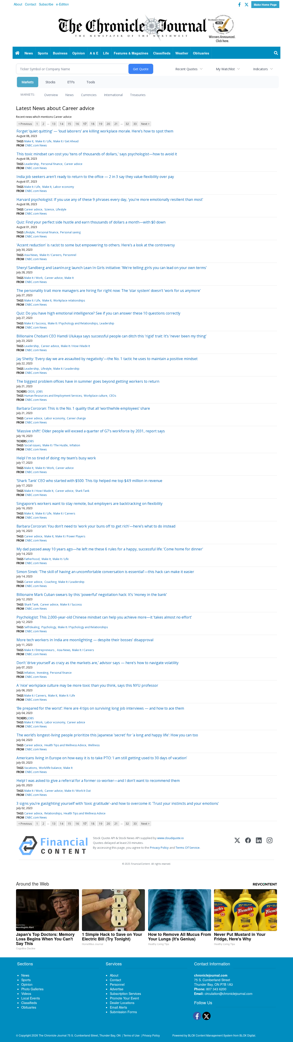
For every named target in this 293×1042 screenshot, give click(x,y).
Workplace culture (95, 396)
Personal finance (51, 164)
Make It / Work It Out (78, 791)
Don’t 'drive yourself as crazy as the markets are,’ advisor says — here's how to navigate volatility (97, 662)
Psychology (48, 627)
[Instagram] (269, 846)
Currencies (89, 95)
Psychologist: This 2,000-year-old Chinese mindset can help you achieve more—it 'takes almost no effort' (104, 617)
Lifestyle (61, 209)
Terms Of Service (188, 847)
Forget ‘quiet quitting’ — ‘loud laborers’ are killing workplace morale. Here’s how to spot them (94, 131)
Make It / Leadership (66, 369)
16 (77, 124)
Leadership (31, 164)
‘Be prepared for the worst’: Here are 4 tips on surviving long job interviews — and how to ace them (100, 708)
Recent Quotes (186, 69)
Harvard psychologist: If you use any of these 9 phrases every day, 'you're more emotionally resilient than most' (109, 199)
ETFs (71, 82)
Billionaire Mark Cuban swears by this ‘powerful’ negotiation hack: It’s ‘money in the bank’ (91, 594)
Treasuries (138, 95)
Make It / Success (35, 323)
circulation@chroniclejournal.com (228, 993)
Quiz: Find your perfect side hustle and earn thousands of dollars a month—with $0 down (90, 222)
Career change (76, 418)
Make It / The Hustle (55, 445)
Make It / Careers (50, 255)
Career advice (73, 164)
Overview (51, 95)
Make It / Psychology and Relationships (73, 323)
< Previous (25, 124)
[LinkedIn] (258, 846)
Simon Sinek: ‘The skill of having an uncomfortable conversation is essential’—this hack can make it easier (105, 571)
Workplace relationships (69, 300)
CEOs (112, 396)
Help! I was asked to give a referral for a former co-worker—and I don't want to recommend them (98, 780)
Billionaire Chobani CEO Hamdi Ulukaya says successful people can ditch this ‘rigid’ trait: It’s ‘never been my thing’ (111, 336)
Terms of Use (131, 1035)
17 (85, 124)
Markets (28, 82)
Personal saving (70, 232)
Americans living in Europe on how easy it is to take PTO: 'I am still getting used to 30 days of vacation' (101, 757)
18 (92, 124)
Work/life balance (50, 768)
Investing (42, 673)
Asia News (31, 255)
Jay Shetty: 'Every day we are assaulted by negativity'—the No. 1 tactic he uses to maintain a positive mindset (107, 358)
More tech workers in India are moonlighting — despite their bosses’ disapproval (84, 639)
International (113, 95)
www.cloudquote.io (170, 838)
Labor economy (63, 187)
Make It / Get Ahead (66, 141)
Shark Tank (82, 491)
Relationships (53, 813)
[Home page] (146, 27)
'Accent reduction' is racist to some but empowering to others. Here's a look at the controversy (95, 245)
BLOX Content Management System (210, 1035)
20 (108, 124)
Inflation (75, 445)
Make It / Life (43, 141)
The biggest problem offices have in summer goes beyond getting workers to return (87, 381)
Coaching (50, 582)
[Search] (276, 53)
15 (69, 124)
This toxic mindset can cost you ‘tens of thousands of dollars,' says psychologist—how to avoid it (96, 153)
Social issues (32, 445)
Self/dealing (31, 627)
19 (100, 124)
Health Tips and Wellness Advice (65, 745)
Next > (145, 124)
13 (53, 124)
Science (49, 209)
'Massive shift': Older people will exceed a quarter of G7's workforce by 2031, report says (90, 430)
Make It (28, 141)
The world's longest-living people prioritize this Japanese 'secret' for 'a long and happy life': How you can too (107, 735)
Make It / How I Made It (75, 346)
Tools (91, 82)
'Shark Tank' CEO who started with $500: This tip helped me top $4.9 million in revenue (89, 480)
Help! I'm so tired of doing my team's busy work (56, 457)
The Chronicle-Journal (53, 1035)
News (69, 95)
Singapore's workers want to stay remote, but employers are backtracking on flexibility (89, 503)
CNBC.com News (36, 145)
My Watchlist (225, 69)
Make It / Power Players (70, 536)
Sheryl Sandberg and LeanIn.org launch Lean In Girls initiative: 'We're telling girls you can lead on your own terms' (111, 267)
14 (61, 124)
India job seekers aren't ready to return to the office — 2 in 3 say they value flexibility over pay (95, 176)
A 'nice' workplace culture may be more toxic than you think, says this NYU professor (87, 685)
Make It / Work (33, 278)
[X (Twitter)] (237, 846)
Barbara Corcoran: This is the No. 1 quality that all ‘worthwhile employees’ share (83, 408)
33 (135, 124)
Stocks (50, 82)
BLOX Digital (247, 1035)
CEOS (30, 391)
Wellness (94, 745)
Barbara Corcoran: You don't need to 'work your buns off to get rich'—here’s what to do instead (95, 526)
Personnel (69, 255)
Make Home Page (265, 5)
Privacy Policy (159, 847)
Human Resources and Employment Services (53, 396)
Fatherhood (32, 559)
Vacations (30, 768)
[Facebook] (248, 846)
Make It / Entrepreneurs (39, 650)
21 (116, 124)
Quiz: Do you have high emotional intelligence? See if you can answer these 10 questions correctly (98, 313)
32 (127, 124)
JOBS (39, 391)
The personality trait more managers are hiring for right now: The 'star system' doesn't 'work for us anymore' (108, 290)
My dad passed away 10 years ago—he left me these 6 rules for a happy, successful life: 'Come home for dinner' (109, 549)
